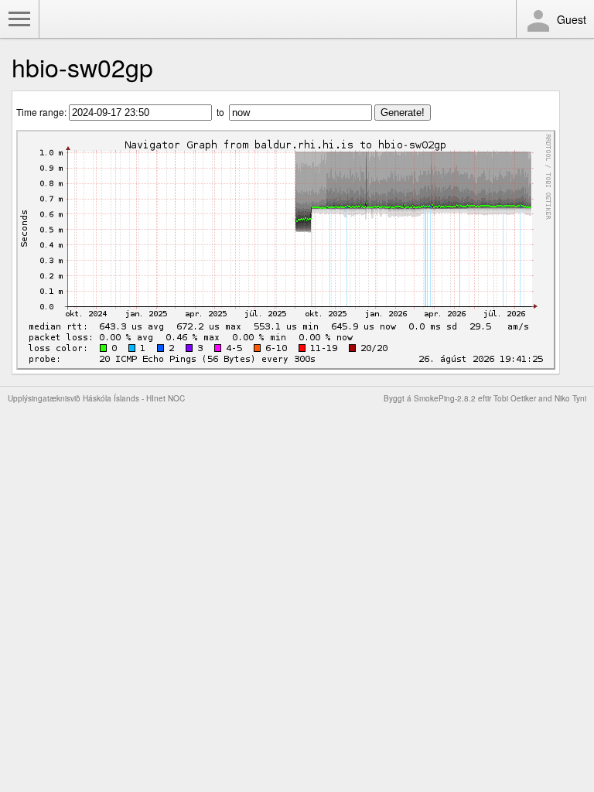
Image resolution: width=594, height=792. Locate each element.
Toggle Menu (19, 19)
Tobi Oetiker (514, 398)
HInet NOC (165, 398)
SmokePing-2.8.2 (445, 398)
